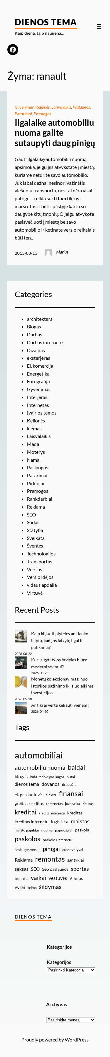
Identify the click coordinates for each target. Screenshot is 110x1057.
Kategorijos (59, 962)
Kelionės (42, 107)
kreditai (25, 812)
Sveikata (36, 538)
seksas (21, 869)
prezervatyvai (72, 850)
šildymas (50, 886)
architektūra (40, 319)
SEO (31, 514)
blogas (21, 776)
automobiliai (39, 755)
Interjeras (37, 397)
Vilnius (76, 878)
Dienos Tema (46, 22)
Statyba (35, 530)
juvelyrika (72, 804)
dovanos (51, 784)
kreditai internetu (52, 813)
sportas (80, 869)
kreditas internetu (32, 821)
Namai (34, 460)
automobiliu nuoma (40, 767)
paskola (82, 829)
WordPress (77, 1039)
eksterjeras (38, 358)
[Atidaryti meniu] (99, 26)
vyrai (20, 887)
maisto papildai (27, 830)
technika (21, 878)
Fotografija (38, 381)
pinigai (51, 848)
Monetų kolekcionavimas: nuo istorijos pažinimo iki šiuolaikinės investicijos (62, 685)
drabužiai (69, 784)
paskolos (27, 839)
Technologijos (41, 553)
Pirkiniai (35, 483)
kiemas (34, 428)
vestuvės (58, 878)
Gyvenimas (24, 107)
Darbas (34, 334)
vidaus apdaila (42, 585)
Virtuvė (34, 593)
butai (71, 777)
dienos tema (27, 784)
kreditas (74, 812)
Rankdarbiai (39, 499)
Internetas (38, 405)
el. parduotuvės (29, 794)
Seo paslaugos (55, 869)
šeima (32, 887)
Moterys (36, 452)
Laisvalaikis (61, 107)
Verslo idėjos (40, 577)
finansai (71, 793)
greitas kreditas (29, 803)
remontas (50, 859)
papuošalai (63, 830)
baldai (76, 767)
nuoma (47, 830)
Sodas (33, 522)
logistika (59, 821)
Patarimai (23, 113)
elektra (51, 795)
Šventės (35, 545)
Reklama (36, 506)
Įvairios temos (42, 412)
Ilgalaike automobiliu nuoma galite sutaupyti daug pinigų (55, 132)
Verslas (34, 569)
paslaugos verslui (27, 850)
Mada (33, 444)
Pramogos (42, 113)
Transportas (39, 561)
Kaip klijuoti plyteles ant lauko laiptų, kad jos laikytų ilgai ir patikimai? (59, 640)
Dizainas (36, 350)
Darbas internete (45, 342)
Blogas (34, 326)
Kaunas (88, 804)
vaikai (38, 877)
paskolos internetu (57, 840)
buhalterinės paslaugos (47, 777)
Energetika (38, 373)
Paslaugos (81, 107)
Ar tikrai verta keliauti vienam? (60, 705)
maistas (80, 821)
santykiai (75, 860)
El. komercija (40, 366)
